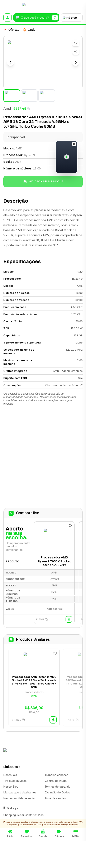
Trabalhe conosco (56, 775)
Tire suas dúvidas (15, 780)
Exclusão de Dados (57, 792)
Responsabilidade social (19, 798)
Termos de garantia (57, 786)
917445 (19, 109)
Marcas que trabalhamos (19, 792)
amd (7, 109)
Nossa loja (10, 775)
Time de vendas (55, 798)
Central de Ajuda (56, 780)
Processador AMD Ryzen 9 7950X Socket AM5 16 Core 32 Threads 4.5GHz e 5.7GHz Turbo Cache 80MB (54, 561)
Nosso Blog (10, 786)
